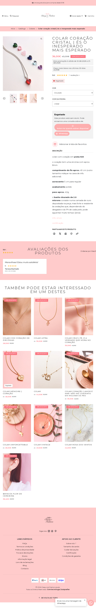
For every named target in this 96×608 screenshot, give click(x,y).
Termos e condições (24, 547)
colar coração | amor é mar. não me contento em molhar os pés (79, 393)
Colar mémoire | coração (12, 392)
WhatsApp (63, 133)
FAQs (24, 543)
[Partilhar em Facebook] (54, 234)
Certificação (71, 553)
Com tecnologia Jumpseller (58, 589)
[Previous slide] (5, 98)
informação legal (25, 559)
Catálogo (22, 29)
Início (13, 29)
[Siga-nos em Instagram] (49, 531)
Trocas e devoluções (24, 553)
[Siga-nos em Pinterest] (55, 531)
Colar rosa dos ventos (78, 445)
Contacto (25, 569)
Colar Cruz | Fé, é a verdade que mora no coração (78, 340)
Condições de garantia (71, 556)
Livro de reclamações (25, 562)
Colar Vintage (42, 445)
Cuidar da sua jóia (71, 550)
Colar (37, 391)
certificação (57, 223)
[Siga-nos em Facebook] (52, 531)
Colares (32, 29)
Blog (25, 565)
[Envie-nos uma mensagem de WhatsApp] (91, 603)
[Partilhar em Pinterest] (71, 234)
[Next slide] (42, 98)
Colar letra (41, 338)
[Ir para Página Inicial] (48, 15)
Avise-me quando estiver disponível (72, 128)
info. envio (57, 218)
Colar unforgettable (15, 445)
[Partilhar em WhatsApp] (66, 234)
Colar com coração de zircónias (16, 339)
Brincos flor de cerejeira (12, 495)
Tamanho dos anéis (71, 547)
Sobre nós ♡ (71, 543)
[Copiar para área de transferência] (77, 234)
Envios (24, 556)
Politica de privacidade (24, 550)
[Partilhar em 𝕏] (60, 234)
